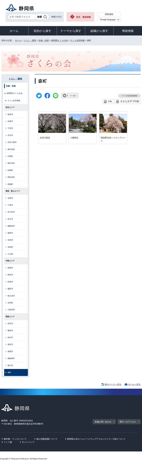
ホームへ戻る (134, 384)
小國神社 (74, 137)
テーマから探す (70, 30)
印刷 (110, 101)
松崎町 (10, 170)
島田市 (10, 275)
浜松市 (10, 323)
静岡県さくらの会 (59, 40)
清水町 (10, 240)
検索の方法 (56, 17)
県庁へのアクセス (128, 422)
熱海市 (10, 114)
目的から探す (42, 30)
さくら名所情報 (77, 40)
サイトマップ (28, 442)
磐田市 (10, 331)
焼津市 (10, 282)
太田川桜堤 (45, 137)
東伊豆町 (11, 149)
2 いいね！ (72, 96)
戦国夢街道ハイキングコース (113, 139)
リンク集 (8, 442)
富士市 (10, 219)
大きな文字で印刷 (129, 101)
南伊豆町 (11, 163)
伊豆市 (10, 135)
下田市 (10, 128)
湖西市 (10, 351)
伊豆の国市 (12, 142)
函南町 (10, 184)
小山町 (10, 254)
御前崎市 (11, 358)
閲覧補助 (109, 14)
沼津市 (10, 198)
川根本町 (11, 310)
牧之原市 (11, 296)
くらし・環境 (30, 40)
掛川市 (10, 337)
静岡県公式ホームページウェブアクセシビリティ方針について (96, 439)
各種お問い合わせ (103, 422)
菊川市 (10, 365)
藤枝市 (10, 289)
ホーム (14, 30)
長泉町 (10, 247)
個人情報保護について (46, 439)
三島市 (10, 205)
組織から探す (99, 30)
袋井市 (10, 344)
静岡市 (10, 268)
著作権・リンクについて (15, 439)
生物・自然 (43, 40)
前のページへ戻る (113, 384)
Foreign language (108, 19)
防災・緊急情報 (83, 17)
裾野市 (10, 233)
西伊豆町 (11, 177)
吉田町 (10, 303)
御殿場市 (11, 226)
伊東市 (10, 121)
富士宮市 (11, 212)
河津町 (10, 156)
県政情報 (128, 30)
